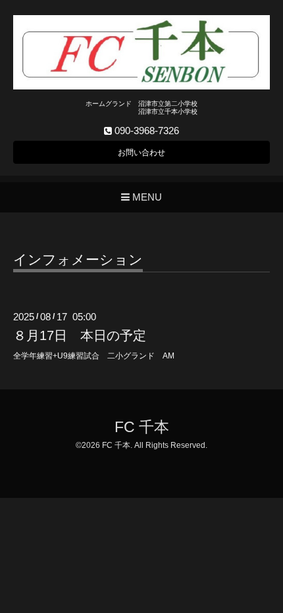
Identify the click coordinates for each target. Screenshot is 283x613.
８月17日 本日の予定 (79, 335)
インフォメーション (78, 260)
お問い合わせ (141, 152)
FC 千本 (142, 427)
